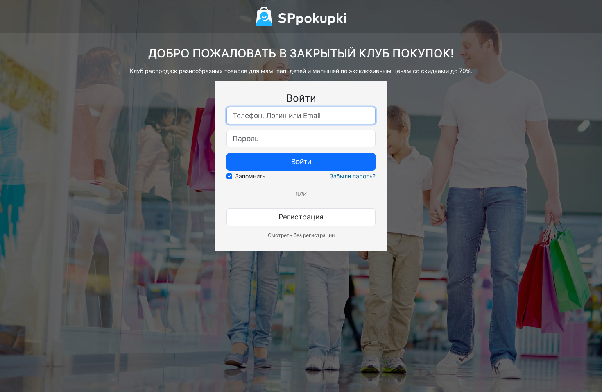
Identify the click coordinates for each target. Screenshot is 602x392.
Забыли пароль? (353, 176)
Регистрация (301, 216)
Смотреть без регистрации (301, 235)
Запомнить (250, 176)
